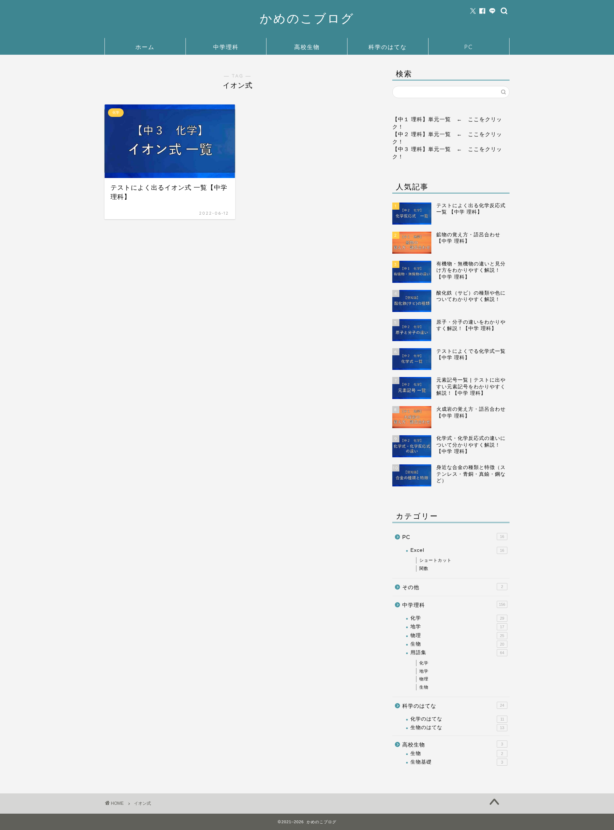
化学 (457, 618)
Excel (457, 550)
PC (468, 46)
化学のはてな (457, 719)
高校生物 (307, 46)
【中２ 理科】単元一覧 (421, 134)
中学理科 (226, 46)
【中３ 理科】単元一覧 (421, 149)
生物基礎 (456, 762)
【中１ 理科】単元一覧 (421, 119)
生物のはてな (457, 727)
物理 (457, 635)
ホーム (145, 46)
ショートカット (435, 560)
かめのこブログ (307, 18)
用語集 (457, 652)
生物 (457, 644)
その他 (452, 587)
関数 (424, 568)
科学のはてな (387, 46)
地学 (457, 626)
